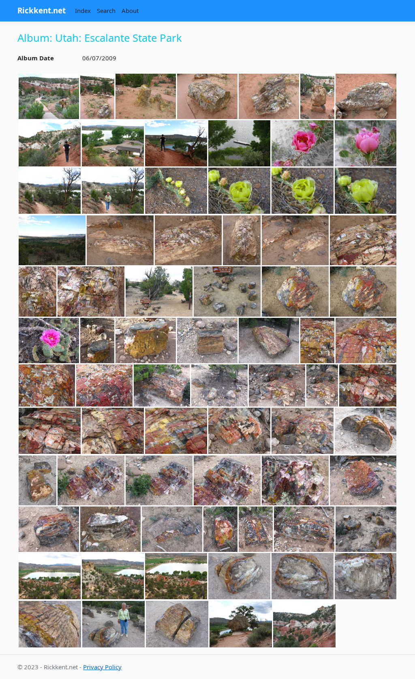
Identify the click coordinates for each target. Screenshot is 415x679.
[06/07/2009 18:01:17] (47, 385)
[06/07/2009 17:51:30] (37, 291)
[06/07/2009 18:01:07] (317, 340)
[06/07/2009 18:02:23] (219, 385)
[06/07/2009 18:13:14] (50, 576)
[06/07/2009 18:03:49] (239, 431)
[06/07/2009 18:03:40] (176, 431)
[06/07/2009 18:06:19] (49, 529)
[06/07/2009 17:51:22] (363, 240)
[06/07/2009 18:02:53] (277, 385)
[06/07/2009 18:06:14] (363, 481)
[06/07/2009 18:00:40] (207, 340)
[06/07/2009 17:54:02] (363, 291)
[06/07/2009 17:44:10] (365, 191)
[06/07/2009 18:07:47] (256, 529)
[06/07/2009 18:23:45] (241, 624)
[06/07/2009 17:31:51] (317, 96)
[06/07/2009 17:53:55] (295, 291)
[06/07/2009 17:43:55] (176, 191)
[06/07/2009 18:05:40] (91, 481)
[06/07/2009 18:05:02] (365, 431)
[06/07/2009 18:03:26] (113, 431)
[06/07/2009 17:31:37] (146, 96)
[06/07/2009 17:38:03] (50, 191)
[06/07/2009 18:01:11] (366, 340)
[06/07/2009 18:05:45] (159, 481)
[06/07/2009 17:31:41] (207, 96)
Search (106, 10)
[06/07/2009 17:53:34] (159, 291)
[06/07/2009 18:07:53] (304, 529)
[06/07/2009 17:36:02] (303, 143)
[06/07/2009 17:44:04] (303, 191)
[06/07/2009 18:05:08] (37, 481)
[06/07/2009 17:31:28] (97, 96)
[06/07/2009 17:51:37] (91, 291)
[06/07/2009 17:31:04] (49, 96)
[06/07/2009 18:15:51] (177, 624)
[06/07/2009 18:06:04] (295, 481)
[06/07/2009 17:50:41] (242, 240)
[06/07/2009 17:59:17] (97, 340)
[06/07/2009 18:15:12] (113, 624)
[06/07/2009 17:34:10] (113, 143)
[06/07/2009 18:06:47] (172, 529)
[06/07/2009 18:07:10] (220, 529)
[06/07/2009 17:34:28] (239, 143)
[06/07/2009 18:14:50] (365, 576)
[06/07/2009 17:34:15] (176, 143)
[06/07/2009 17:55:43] (49, 340)
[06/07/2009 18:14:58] (50, 624)
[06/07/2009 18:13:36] (176, 576)
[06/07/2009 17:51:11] (295, 240)
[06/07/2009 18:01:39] (104, 385)
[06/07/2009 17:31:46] (269, 96)
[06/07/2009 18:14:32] (303, 576)
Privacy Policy (102, 667)
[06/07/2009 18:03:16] (50, 431)
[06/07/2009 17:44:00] (239, 191)
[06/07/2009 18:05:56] (227, 481)
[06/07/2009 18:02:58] (322, 385)
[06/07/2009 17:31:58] (366, 96)
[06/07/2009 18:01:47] (162, 385)
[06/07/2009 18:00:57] (269, 340)
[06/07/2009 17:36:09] (365, 143)
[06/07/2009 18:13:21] (113, 576)
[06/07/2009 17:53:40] (227, 291)
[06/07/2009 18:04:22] (303, 431)
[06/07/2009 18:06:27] (110, 529)
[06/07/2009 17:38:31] (113, 191)
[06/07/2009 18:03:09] (367, 385)
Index (83, 10)
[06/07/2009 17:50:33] (188, 240)
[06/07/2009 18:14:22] (239, 576)
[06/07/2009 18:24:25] (304, 624)
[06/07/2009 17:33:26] (50, 143)
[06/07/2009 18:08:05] (366, 529)
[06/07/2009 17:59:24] (146, 340)
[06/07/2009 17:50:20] (120, 240)
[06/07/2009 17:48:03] (52, 240)
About (130, 10)
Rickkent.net (41, 10)
